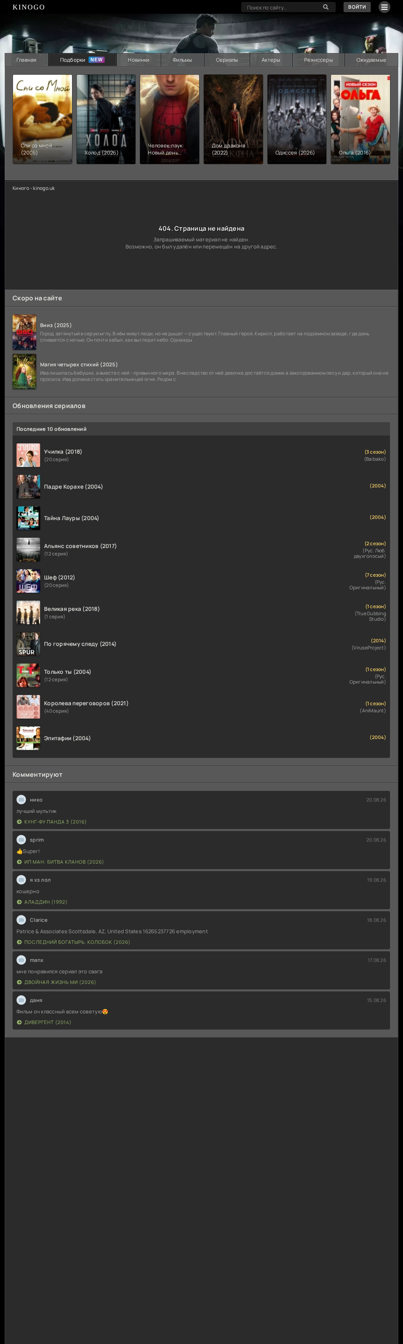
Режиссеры (318, 59)
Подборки (72, 59)
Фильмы (182, 59)
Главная (27, 59)
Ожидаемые (371, 59)
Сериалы (227, 59)
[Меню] (384, 7)
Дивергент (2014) (48, 1022)
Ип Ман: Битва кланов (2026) (64, 862)
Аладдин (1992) (46, 902)
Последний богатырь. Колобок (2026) (77, 942)
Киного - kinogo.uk (34, 188)
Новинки (138, 59)
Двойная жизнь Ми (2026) (60, 982)
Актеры (271, 59)
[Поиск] (326, 7)
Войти (357, 7)
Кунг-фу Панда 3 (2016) (55, 821)
